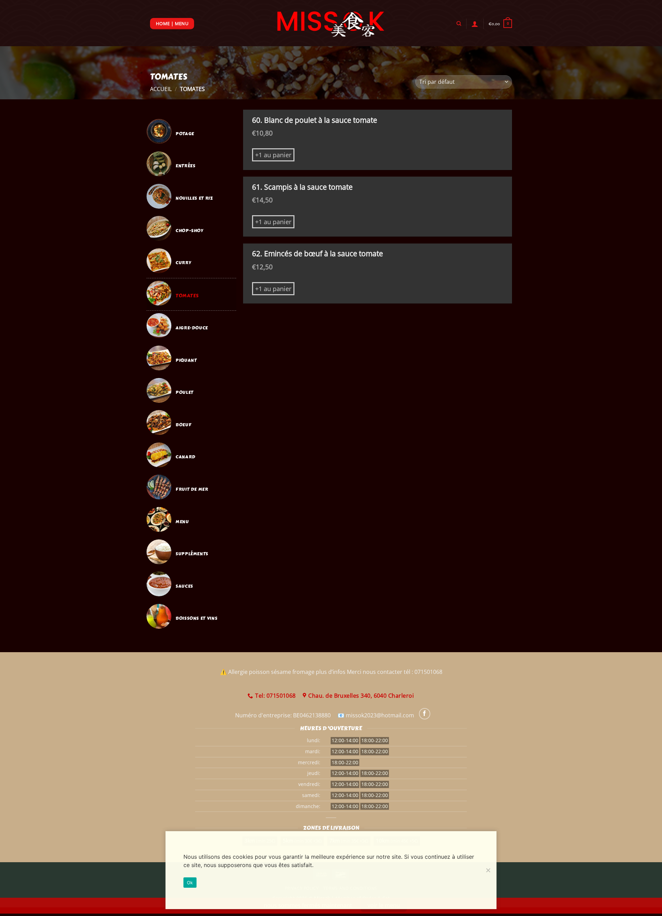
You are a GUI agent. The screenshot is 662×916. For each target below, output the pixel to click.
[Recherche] (459, 23)
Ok (190, 882)
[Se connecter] (474, 23)
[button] (500, 23)
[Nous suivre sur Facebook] (424, 713)
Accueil (161, 89)
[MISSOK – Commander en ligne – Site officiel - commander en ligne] (331, 23)
